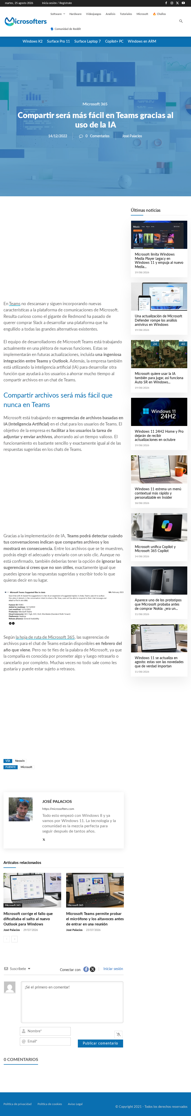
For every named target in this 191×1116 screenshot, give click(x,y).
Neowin (20, 761)
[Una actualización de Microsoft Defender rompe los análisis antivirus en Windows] (159, 296)
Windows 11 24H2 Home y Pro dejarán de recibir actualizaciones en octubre (159, 436)
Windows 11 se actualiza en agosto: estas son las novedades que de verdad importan (159, 662)
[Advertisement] (63, 260)
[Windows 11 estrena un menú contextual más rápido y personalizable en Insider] (159, 469)
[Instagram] (172, 3)
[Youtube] (183, 3)
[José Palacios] (23, 820)
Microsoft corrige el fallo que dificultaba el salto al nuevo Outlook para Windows (28, 919)
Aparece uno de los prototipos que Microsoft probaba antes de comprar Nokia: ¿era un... (158, 605)
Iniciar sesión (112, 969)
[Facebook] (166, 3)
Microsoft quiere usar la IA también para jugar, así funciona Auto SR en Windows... (159, 378)
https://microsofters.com (58, 808)
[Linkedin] (92, 213)
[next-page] (14, 939)
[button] (181, 22)
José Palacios (132, 136)
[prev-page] (6, 939)
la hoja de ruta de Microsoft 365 (45, 637)
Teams (14, 304)
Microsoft (26, 767)
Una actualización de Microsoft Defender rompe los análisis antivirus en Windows (158, 321)
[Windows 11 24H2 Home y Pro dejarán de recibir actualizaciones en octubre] (159, 412)
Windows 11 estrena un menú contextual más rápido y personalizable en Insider (158, 493)
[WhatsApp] (81, 213)
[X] (177, 3)
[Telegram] (103, 213)
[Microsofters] (20, 22)
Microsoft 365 (95, 104)
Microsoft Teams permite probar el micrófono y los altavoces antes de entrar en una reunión (95, 919)
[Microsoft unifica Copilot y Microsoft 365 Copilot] (159, 527)
